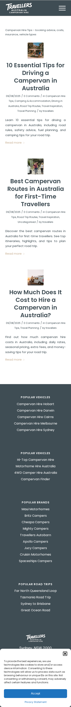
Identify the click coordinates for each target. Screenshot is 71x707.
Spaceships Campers (35, 561)
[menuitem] (60, 8)
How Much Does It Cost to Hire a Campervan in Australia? (35, 303)
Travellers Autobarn (35, 535)
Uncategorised (27, 222)
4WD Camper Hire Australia (35, 472)
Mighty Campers (36, 528)
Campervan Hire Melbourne (35, 423)
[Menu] (60, 8)
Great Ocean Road (35, 610)
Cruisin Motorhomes (35, 554)
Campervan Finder (35, 479)
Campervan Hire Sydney (35, 430)
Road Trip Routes (30, 106)
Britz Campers (35, 515)
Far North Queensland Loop (35, 591)
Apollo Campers (35, 541)
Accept (35, 693)
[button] (65, 654)
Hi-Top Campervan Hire (35, 459)
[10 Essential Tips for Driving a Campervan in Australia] (36, 50)
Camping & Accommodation (32, 101)
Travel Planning (26, 111)
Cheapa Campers (36, 522)
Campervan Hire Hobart (35, 404)
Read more (13, 142)
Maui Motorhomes (35, 509)
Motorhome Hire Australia (35, 466)
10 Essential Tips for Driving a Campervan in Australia (35, 76)
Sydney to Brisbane (35, 603)
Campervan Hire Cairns (35, 417)
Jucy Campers (35, 548)
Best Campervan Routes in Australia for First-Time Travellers (35, 192)
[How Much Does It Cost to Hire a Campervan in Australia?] (36, 277)
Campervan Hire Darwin (35, 410)
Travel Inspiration (52, 106)
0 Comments (32, 96)
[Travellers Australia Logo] (29, 8)
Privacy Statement (36, 702)
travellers (48, 111)
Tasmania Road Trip (35, 597)
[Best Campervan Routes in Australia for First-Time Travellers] (36, 166)
